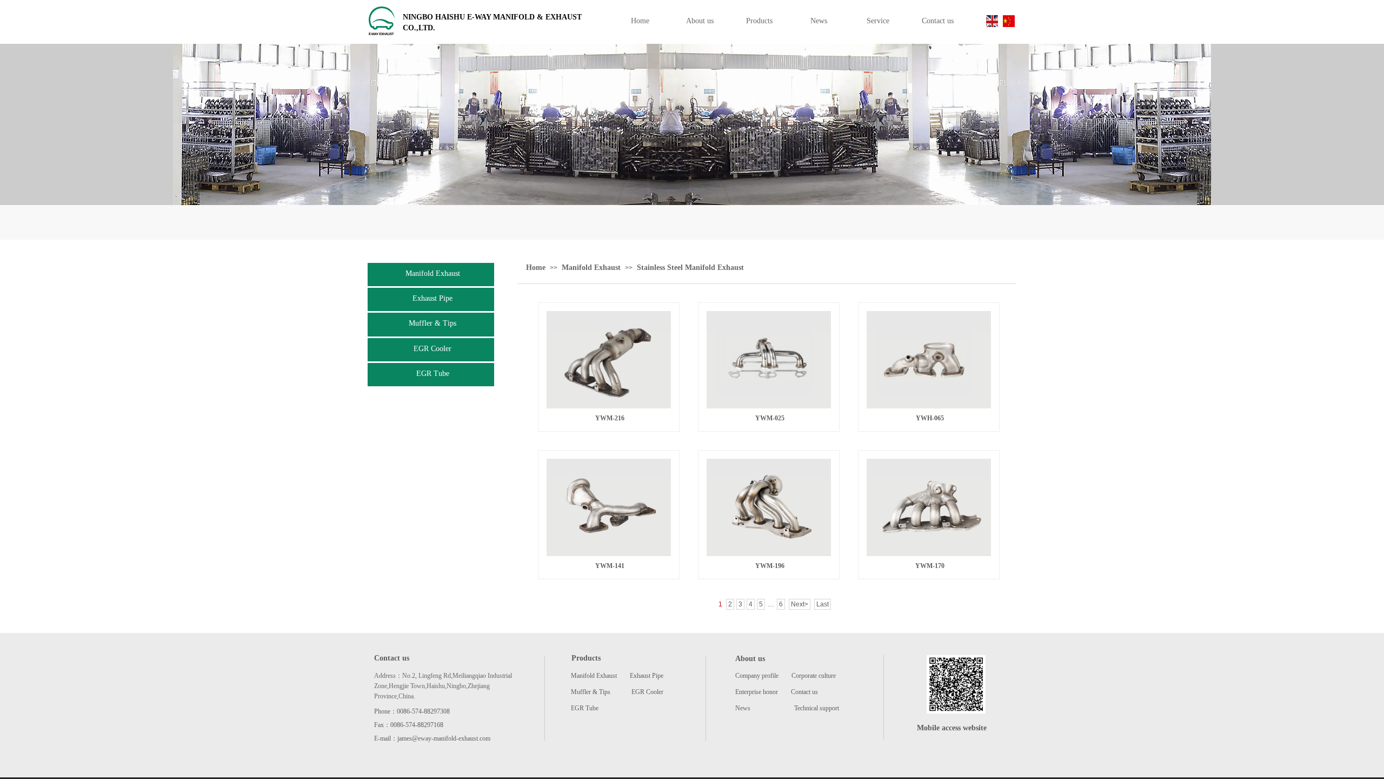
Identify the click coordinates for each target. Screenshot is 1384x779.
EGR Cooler (432, 349)
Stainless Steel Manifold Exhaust (690, 267)
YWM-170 (929, 566)
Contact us (804, 692)
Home (535, 267)
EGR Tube (432, 373)
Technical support (816, 708)
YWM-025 (769, 418)
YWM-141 (609, 566)
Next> (799, 604)
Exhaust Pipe (432, 298)
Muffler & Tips (432, 323)
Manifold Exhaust (432, 273)
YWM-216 (609, 418)
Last (822, 604)
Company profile (757, 675)
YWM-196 (769, 566)
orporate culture (816, 675)
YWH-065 (930, 418)
